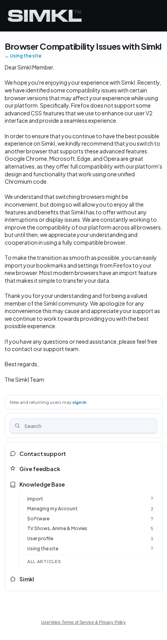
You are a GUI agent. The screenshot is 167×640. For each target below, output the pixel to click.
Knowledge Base (42, 484)
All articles (44, 561)
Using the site (42, 548)
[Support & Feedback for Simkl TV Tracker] (45, 16)
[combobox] (83, 426)
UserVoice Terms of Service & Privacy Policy (83, 622)
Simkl (26, 579)
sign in (79, 402)
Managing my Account (52, 508)
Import (35, 499)
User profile (40, 538)
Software (38, 519)
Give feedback (39, 468)
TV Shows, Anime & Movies (57, 528)
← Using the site (23, 56)
